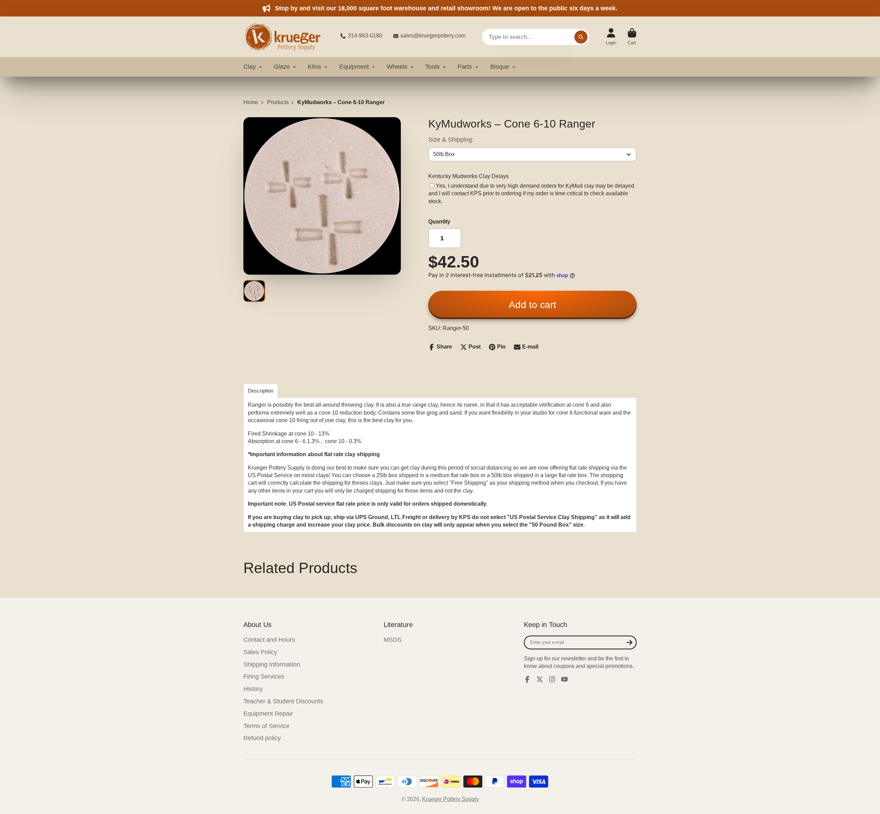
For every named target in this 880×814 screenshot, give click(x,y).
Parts (465, 66)
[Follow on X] (539, 679)
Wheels (397, 66)
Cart (632, 36)
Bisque (499, 66)
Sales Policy (260, 652)
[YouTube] (564, 679)
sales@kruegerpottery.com (432, 35)
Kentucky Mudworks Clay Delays (468, 176)
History (253, 688)
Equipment (354, 66)
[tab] (260, 391)
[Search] (580, 36)
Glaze (282, 66)
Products (278, 102)
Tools (432, 66)
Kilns (314, 66)
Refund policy (262, 738)
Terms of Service (266, 726)
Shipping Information (271, 664)
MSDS (393, 639)
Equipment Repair (268, 713)
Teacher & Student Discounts (283, 701)
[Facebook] (527, 679)
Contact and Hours (269, 639)
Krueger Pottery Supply (450, 799)
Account (611, 36)
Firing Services (263, 676)
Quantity (439, 221)
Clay (249, 66)
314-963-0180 (365, 35)
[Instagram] (552, 679)
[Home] (286, 36)
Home (250, 102)
